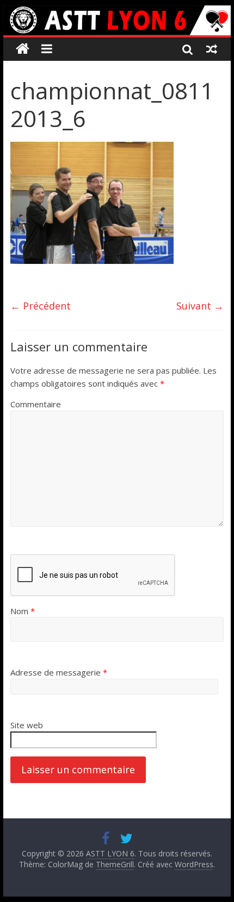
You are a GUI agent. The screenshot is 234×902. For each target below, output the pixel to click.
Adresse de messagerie (58, 672)
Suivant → (200, 305)
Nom (22, 610)
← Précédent (40, 305)
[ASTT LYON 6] (116, 20)
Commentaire (35, 404)
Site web (26, 725)
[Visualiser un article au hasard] (212, 48)
